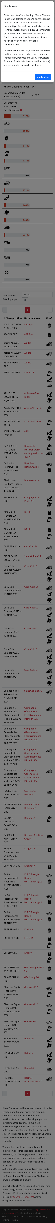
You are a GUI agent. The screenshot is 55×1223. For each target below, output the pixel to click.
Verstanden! (43, 77)
